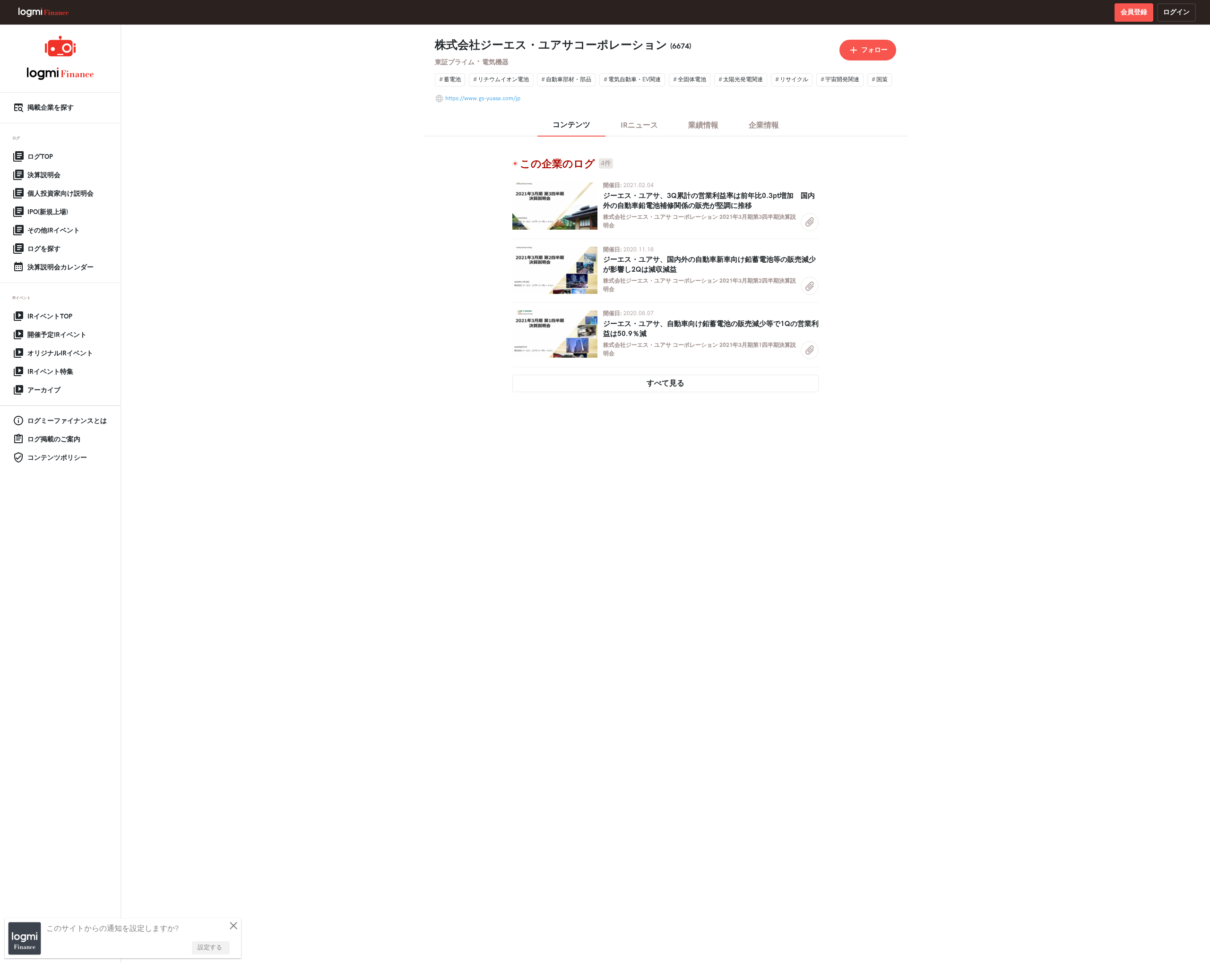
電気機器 (495, 62)
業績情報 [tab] (703, 125)
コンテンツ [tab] (571, 124)
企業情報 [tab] (764, 125)
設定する (210, 947)
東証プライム (455, 62)
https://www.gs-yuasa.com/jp (482, 98)
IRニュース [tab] (639, 125)
